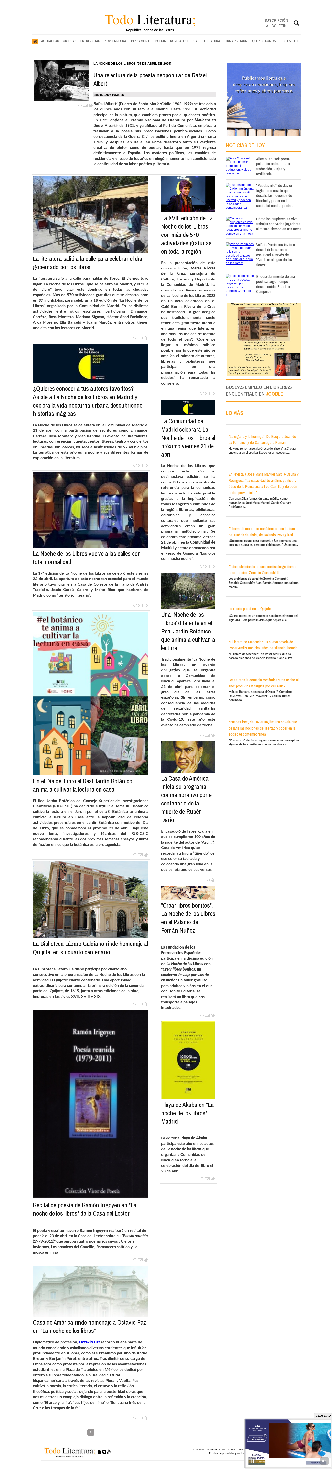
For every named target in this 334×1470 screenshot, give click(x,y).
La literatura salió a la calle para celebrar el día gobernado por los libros (87, 263)
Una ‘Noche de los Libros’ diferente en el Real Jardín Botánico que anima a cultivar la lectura (188, 631)
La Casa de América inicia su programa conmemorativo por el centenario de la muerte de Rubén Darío (186, 799)
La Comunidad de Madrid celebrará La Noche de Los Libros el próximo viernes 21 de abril (188, 438)
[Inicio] (35, 41)
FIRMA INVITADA (236, 41)
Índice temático (216, 1449)
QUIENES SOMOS (264, 41)
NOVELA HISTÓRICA (184, 41)
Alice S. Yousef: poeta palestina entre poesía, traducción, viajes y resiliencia (273, 166)
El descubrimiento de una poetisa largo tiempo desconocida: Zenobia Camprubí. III (275, 283)
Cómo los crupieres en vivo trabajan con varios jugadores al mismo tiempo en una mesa (278, 224)
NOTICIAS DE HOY (245, 145)
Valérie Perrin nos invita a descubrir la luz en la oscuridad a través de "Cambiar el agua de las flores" (275, 255)
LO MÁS (234, 413)
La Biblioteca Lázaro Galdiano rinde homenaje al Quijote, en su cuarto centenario (90, 948)
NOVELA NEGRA (115, 41)
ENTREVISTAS (90, 41)
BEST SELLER (290, 41)
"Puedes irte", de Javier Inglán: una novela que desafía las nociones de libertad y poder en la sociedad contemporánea (275, 195)
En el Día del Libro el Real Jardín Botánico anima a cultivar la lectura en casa (82, 785)
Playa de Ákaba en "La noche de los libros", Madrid (187, 1113)
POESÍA (160, 41)
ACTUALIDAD (50, 41)
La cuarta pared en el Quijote (250, 608)
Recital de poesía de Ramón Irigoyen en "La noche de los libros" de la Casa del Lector (84, 1209)
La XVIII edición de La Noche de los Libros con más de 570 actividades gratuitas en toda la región (187, 235)
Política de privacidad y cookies (227, 1453)
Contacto (198, 1449)
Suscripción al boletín (276, 22)
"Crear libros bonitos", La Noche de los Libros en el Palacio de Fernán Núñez (188, 917)
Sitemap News (236, 1449)
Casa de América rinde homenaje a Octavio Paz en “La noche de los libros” (89, 1326)
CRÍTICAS (70, 41)
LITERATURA (211, 41)
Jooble (274, 393)
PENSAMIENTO (141, 41)
